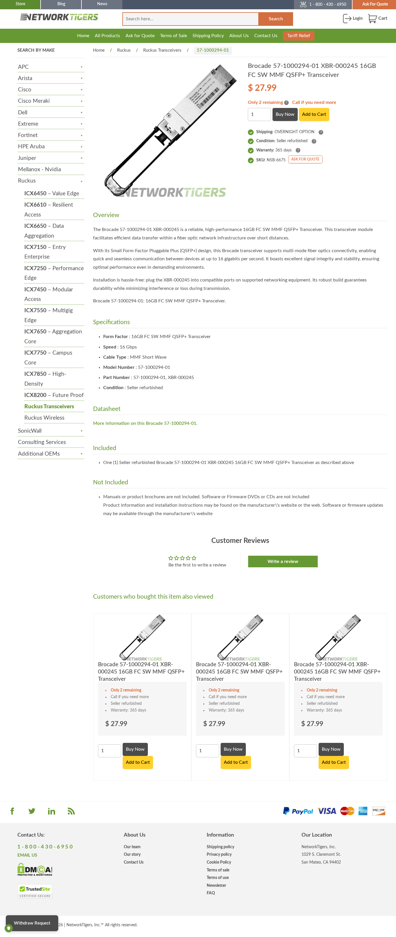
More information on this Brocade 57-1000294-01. (145, 423)
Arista (25, 78)
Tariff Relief (298, 35)
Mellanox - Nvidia (39, 169)
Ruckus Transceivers (49, 406)
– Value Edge (51, 193)
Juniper (27, 158)
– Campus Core (48, 358)
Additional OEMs (39, 454)
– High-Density (45, 379)
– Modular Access (48, 294)
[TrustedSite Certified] (34, 891)
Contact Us (265, 35)
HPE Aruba (31, 146)
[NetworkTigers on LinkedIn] (51, 813)
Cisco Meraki (34, 101)
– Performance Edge (54, 273)
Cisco (24, 90)
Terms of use (218, 877)
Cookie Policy (219, 862)
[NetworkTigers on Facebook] (12, 813)
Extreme (28, 124)
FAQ (211, 893)
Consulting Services (42, 442)
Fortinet (28, 135)
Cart (382, 18)
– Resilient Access (48, 210)
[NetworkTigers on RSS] (71, 813)
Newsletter (216, 885)
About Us (239, 35)
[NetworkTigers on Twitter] (31, 813)
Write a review (283, 561)
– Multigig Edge (48, 315)
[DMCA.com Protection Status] (34, 869)
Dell (22, 112)
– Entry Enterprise (45, 252)
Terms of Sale (173, 35)
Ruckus (27, 181)
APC (23, 67)
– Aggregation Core (53, 336)
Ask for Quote (140, 35)
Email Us (27, 855)
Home (83, 35)
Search (276, 19)
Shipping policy (220, 847)
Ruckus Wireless (44, 418)
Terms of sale (218, 870)
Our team (132, 847)
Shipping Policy (208, 35)
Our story (132, 854)
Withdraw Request (32, 923)
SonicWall (29, 431)
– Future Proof (54, 395)
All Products (107, 35)
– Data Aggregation (44, 231)
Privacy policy (219, 854)
